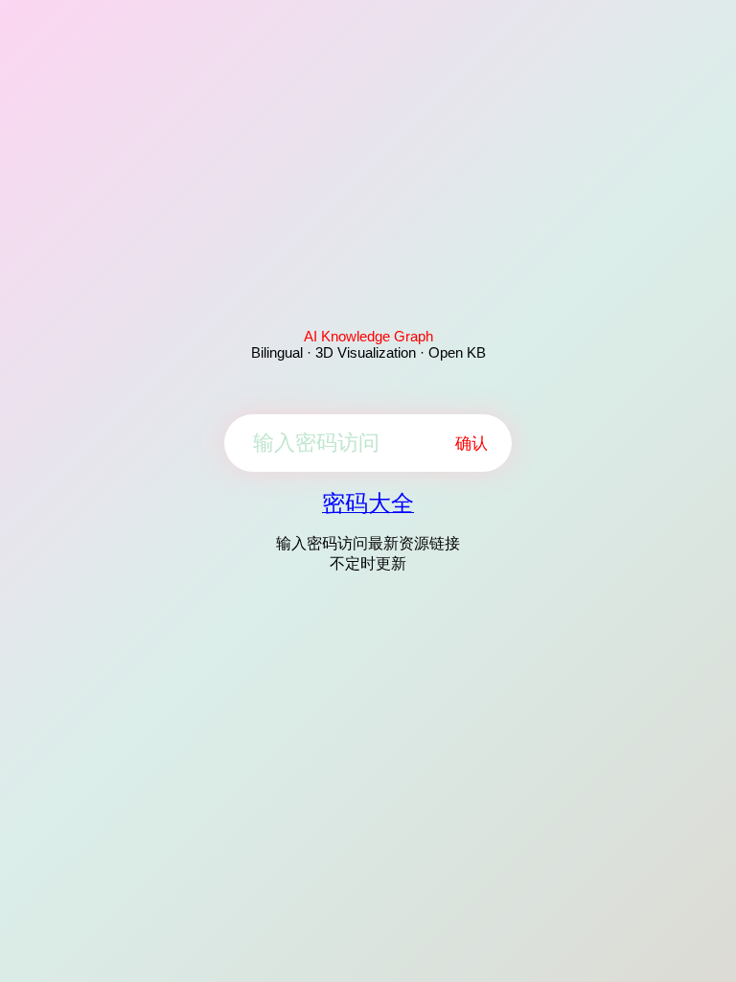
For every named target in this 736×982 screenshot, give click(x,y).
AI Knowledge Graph (368, 336)
